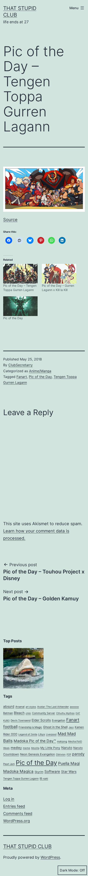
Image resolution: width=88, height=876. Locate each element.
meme (26, 748)
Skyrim (39, 771)
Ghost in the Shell (55, 727)
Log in (8, 799)
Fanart (21, 377)
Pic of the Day (13, 318)
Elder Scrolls (41, 720)
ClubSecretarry (20, 365)
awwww (74, 706)
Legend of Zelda (27, 734)
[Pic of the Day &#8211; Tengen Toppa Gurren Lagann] (20, 274)
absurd (8, 706)
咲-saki (44, 778)
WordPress (50, 857)
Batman (8, 713)
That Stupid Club (27, 846)
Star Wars (68, 772)
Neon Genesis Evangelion (37, 754)
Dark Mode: (69, 870)
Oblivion (61, 754)
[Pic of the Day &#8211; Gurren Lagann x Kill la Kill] (59, 274)
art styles (31, 706)
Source (10, 219)
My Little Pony (50, 748)
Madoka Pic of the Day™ (35, 741)
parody (78, 754)
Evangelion (58, 720)
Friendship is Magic (30, 727)
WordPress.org (16, 821)
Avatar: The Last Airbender (53, 706)
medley (16, 748)
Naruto (66, 748)
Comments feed (17, 813)
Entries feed (14, 806)
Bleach (19, 713)
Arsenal (20, 706)
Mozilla (35, 748)
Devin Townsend (21, 720)
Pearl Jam (9, 764)
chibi (28, 713)
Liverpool (51, 734)
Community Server (43, 713)
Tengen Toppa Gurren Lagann (21, 778)
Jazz (71, 727)
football (10, 726)
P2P (69, 754)
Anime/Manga (40, 371)
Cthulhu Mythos (65, 713)
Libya (41, 734)
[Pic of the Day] (20, 306)
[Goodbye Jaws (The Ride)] (23, 668)
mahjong (62, 741)
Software (52, 771)
